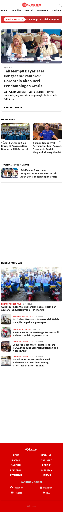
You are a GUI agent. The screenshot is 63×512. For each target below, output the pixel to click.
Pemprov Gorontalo (11, 304)
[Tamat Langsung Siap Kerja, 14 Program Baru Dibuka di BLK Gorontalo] (15, 131)
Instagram (48, 487)
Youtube (18, 492)
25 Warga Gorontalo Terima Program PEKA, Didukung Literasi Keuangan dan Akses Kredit (35, 347)
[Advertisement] (31, 217)
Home (16, 455)
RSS (48, 492)
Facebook (18, 487)
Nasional (16, 465)
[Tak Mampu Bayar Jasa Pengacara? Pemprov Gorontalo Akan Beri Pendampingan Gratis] (31, 46)
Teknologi (16, 470)
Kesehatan (16, 475)
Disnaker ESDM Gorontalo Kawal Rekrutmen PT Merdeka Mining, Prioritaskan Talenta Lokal (31, 362)
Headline (26, 329)
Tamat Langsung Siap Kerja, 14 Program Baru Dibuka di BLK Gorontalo (15, 146)
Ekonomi (17, 329)
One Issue (46, 460)
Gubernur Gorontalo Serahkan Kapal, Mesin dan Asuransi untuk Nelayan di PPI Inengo (28, 308)
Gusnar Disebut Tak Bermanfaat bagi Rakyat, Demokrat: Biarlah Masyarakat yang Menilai (47, 147)
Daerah (16, 460)
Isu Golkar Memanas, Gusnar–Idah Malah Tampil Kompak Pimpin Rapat (36, 321)
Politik (46, 465)
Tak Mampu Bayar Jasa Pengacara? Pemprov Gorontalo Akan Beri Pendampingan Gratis (24, 78)
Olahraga (46, 470)
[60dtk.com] (31, 4)
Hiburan (46, 475)
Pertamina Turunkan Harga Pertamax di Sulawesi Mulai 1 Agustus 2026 (36, 334)
